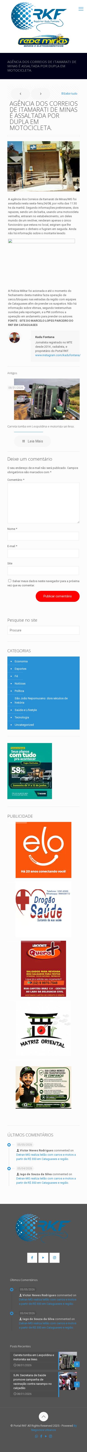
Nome (12, 529)
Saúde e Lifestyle (26, 710)
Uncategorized (24, 724)
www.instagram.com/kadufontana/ (58, 355)
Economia (21, 661)
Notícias (20, 683)
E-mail (12, 546)
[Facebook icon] (41, 1436)
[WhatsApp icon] (36, 1436)
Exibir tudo (70, 93)
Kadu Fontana (44, 337)
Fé (16, 676)
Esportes (20, 668)
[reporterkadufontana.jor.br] (39, 16)
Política (19, 691)
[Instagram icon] (50, 1436)
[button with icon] (32, 1258)
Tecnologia (22, 717)
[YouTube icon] (46, 1436)
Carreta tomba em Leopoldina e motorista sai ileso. (41, 426)
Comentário (15, 479)
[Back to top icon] (43, 1416)
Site (9, 563)
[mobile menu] (81, 9)
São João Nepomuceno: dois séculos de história (41, 700)
